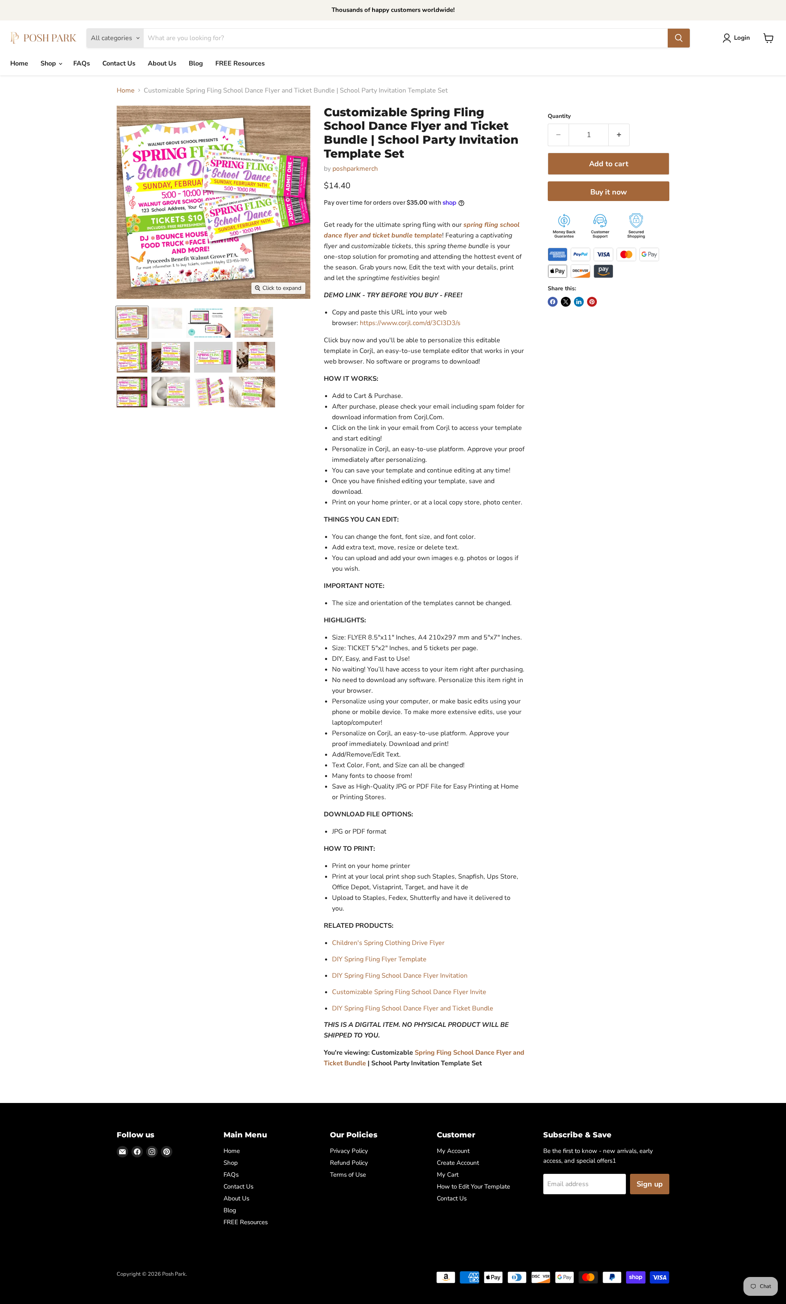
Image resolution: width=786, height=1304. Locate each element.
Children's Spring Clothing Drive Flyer (388, 942)
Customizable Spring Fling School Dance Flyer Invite (409, 992)
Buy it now (608, 192)
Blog (196, 63)
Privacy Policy (349, 1151)
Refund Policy (349, 1163)
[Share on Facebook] (553, 302)
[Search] (679, 38)
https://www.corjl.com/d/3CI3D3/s (410, 323)
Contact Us (119, 63)
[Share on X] (566, 302)
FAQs (81, 63)
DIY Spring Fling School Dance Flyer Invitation (400, 975)
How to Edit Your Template (473, 1186)
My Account (453, 1151)
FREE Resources (240, 63)
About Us (162, 63)
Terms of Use (348, 1175)
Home (19, 63)
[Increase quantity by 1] (619, 135)
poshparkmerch (355, 168)
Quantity (559, 116)
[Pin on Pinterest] (592, 302)
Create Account (458, 1163)
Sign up (650, 1184)
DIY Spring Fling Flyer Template (379, 959)
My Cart (447, 1175)
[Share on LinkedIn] (579, 302)
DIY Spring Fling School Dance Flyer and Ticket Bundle (412, 1008)
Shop (49, 63)
